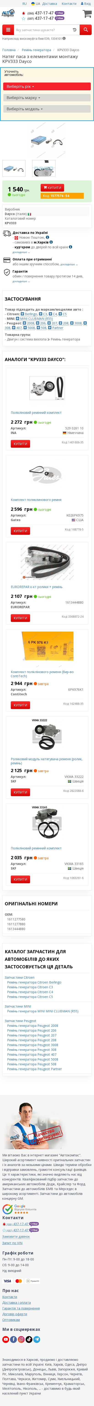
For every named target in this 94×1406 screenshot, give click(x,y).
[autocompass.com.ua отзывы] (20, 1209)
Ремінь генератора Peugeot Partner (34, 1069)
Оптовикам (11, 1320)
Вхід (87, 3)
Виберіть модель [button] (23, 108)
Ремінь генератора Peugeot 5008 (32, 1059)
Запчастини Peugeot (20, 1021)
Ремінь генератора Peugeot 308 (31, 1049)
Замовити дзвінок (16, 1236)
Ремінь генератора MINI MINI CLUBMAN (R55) (42, 1011)
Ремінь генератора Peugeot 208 (31, 1040)
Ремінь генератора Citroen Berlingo (34, 982)
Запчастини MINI (18, 1006)
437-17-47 (41, 13)
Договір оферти (14, 1314)
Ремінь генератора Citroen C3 (30, 987)
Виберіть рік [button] (19, 86)
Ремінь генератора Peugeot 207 (31, 1035)
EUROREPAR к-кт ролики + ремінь (37, 587)
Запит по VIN (12, 1243)
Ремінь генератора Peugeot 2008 (32, 1025)
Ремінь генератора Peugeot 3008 (32, 1045)
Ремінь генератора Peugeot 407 (31, 1054)
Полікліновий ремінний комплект (36, 412)
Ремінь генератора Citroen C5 (30, 996)
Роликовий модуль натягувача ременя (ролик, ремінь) (47, 761)
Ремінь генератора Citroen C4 (30, 992)
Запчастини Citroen (19, 977)
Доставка (49, 3)
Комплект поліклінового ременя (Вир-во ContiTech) (42, 674)
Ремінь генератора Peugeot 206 (31, 1030)
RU (24, 3)
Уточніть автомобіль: (14, 73)
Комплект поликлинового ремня (36, 499)
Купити (54, 187)
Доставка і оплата (16, 1302)
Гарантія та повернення (21, 1308)
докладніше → (21, 252)
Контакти (69, 3)
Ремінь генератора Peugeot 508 (31, 1064)
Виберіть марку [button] (22, 97)
